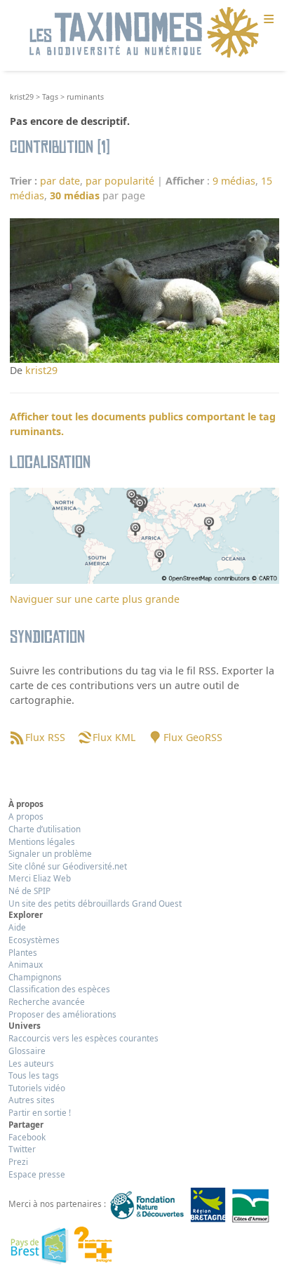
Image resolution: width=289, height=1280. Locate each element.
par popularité (120, 180)
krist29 (22, 97)
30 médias (75, 195)
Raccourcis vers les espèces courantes (83, 1038)
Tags (50, 97)
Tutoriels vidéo (36, 1087)
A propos (25, 816)
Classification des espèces (59, 988)
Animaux (25, 964)
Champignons (35, 976)
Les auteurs (31, 1063)
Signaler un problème (50, 853)
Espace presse (36, 1174)
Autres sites (31, 1099)
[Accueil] (144, 33)
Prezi (18, 1161)
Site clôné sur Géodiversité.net (67, 866)
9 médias (234, 180)
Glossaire (27, 1050)
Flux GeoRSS (192, 737)
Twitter (22, 1148)
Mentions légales (41, 841)
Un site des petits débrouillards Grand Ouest (95, 903)
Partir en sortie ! (39, 1112)
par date (60, 180)
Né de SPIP (29, 890)
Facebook (27, 1136)
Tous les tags (33, 1075)
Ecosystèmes (34, 939)
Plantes (22, 952)
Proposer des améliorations (62, 1014)
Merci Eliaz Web (39, 878)
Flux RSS (45, 737)
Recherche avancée (46, 1001)
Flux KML (114, 737)
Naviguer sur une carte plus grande (95, 599)
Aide (17, 927)
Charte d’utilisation (44, 828)
